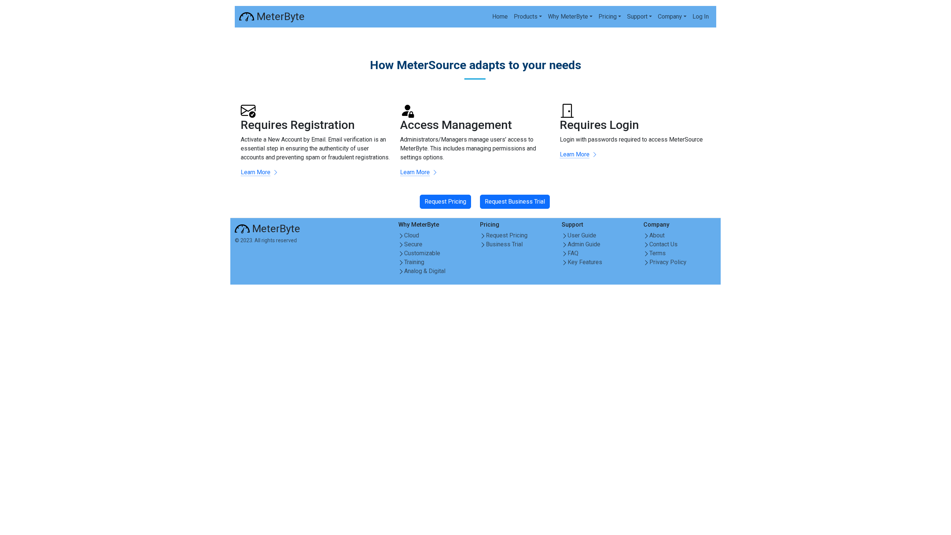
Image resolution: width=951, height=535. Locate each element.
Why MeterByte (568, 16)
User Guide (582, 235)
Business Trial (504, 244)
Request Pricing (445, 201)
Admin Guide (584, 244)
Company (670, 16)
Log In (700, 16)
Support (637, 16)
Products (526, 16)
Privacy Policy (668, 262)
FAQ (573, 253)
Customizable (422, 253)
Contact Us (663, 244)
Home (500, 16)
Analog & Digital (424, 271)
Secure (413, 244)
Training (414, 262)
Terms (657, 253)
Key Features (585, 262)
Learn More (255, 172)
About (657, 235)
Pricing (607, 16)
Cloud (411, 235)
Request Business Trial (515, 201)
